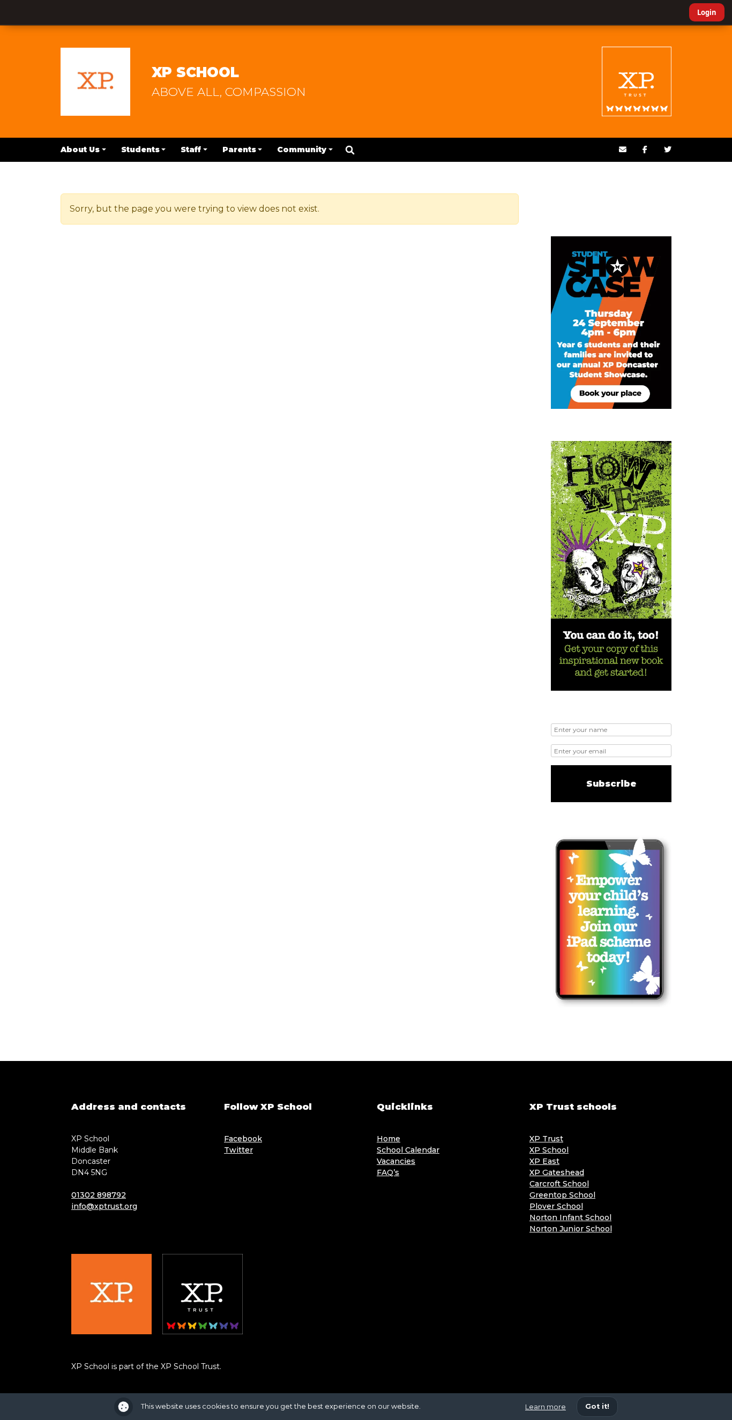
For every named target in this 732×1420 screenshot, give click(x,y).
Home (388, 1139)
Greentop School (562, 1195)
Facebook (243, 1139)
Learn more (545, 1407)
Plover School (556, 1206)
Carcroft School (559, 1184)
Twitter (238, 1150)
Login (706, 12)
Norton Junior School (570, 1229)
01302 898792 (98, 1195)
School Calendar (408, 1150)
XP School (195, 72)
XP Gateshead (556, 1172)
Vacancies (396, 1161)
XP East (544, 1161)
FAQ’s (388, 1172)
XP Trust (546, 1139)
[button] (350, 150)
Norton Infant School (570, 1217)
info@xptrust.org (104, 1206)
